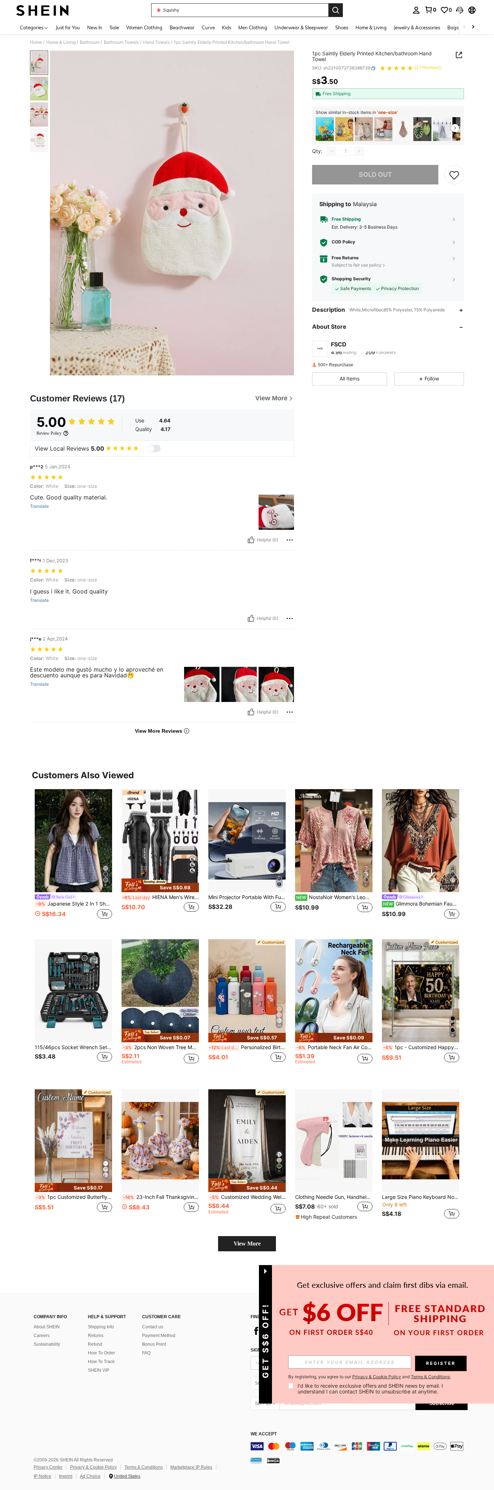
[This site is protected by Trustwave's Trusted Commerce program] (256, 1460)
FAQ (146, 1352)
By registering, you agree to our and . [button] (369, 1376)
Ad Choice (90, 1476)
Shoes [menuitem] (341, 27)
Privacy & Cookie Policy (93, 1467)
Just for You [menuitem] (68, 27)
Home (36, 42)
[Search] (335, 10)
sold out (375, 175)
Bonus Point (154, 1344)
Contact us (152, 1326)
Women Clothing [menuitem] (144, 27)
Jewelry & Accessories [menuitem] (417, 27)
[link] (430, 9)
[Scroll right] (473, 27)
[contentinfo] (359, 1446)
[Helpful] (251, 540)
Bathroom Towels (121, 42)
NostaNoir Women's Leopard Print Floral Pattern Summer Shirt (334, 897)
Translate (39, 506)
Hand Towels (156, 42)
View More (247, 1243)
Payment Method (158, 1335)
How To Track (101, 1361)
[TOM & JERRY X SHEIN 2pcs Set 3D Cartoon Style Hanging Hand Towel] (344, 129)
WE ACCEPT (264, 1434)
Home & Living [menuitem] (371, 27)
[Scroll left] (464, 27)
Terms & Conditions (143, 1467)
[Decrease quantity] (331, 151)
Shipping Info (101, 1326)
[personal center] (416, 10)
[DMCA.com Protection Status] (273, 1460)
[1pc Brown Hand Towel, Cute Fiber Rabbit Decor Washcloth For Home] (403, 129)
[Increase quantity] (359, 151)
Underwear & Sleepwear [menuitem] (301, 27)
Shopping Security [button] (351, 279)
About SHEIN (47, 1326)
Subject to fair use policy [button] (357, 265)
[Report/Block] (289, 540)
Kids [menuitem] (226, 27)
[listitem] (325, 129)
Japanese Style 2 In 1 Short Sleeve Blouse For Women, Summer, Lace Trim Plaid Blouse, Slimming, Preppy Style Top (74, 904)
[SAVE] (454, 174)
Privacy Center (48, 1467)
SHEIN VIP (98, 1370)
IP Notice (42, 1476)
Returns (95, 1335)
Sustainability (47, 1344)
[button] (459, 10)
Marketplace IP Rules (191, 1467)
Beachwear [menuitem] (182, 27)
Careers (42, 1335)
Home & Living (61, 42)
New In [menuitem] (94, 27)
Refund (95, 1344)
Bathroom (89, 42)
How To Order (101, 1352)
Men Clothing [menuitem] (252, 27)
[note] (160, 885)
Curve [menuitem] (208, 27)
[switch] (154, 448)
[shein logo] (42, 10)
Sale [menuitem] (114, 27)
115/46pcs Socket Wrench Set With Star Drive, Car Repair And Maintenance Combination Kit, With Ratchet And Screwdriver (73, 1047)
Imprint (65, 1476)
